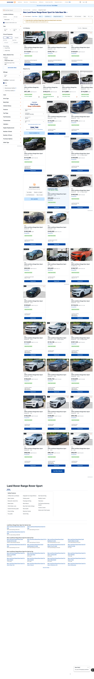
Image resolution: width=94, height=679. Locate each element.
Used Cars (20, 2)
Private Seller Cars (33, 2)
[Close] (88, 667)
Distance (5, 16)
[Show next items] (90, 16)
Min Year (5, 29)
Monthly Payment (28, 109)
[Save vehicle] (44, 33)
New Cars (26, 2)
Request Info (33, 64)
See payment (26, 53)
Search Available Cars (34, 133)
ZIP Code (15, 16)
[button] (80, 2)
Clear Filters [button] (34, 16)
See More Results (57, 471)
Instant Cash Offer (49, 2)
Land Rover (34, 9)
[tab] (8, 489)
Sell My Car (41, 2)
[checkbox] (6, 48)
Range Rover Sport (42, 9)
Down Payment (27, 117)
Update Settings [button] (40, 129)
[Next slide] (90, 85)
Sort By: (80, 28)
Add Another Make (12, 67)
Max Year (15, 29)
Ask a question (34, 199)
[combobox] (12, 10)
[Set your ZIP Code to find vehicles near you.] (67, 12)
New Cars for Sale (26, 9)
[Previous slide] (25, 85)
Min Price (5, 40)
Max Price (14, 40)
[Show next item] (67, 180)
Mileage (5, 75)
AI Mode (67, 2)
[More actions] (43, 64)
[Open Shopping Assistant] (92, 670)
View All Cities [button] (46, 567)
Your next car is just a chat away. (47, 5)
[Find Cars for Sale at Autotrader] (11, 2)
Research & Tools (58, 2)
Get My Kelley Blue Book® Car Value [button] (34, 124)
